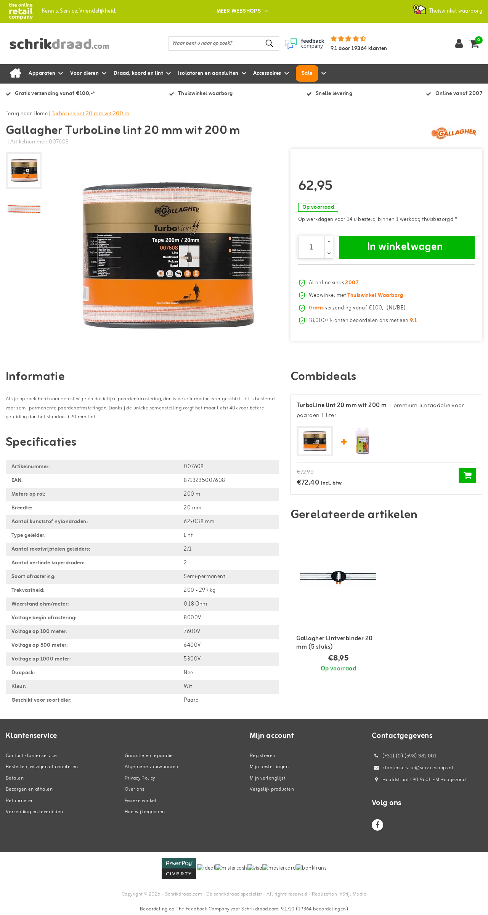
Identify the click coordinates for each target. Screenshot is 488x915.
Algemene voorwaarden (151, 767)
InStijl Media (352, 894)
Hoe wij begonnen (145, 812)
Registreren (263, 756)
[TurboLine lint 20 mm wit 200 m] (315, 441)
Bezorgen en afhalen (29, 789)
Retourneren (20, 801)
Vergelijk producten (272, 789)
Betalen (15, 778)
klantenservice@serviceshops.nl (417, 768)
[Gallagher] (453, 133)
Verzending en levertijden (34, 812)
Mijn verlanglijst (267, 778)
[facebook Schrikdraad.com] (377, 825)
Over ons (134, 789)
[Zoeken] (269, 43)
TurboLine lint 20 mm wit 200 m (91, 114)
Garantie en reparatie (149, 756)
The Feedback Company (202, 909)
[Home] (15, 73)
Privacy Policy (140, 778)
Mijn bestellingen (269, 767)
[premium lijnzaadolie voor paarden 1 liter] (362, 441)
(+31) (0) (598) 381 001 (409, 756)
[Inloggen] (459, 43)
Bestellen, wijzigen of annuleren (42, 767)
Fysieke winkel (141, 801)
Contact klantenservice (31, 756)
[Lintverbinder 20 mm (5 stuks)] (338, 576)
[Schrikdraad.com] (21, 11)
